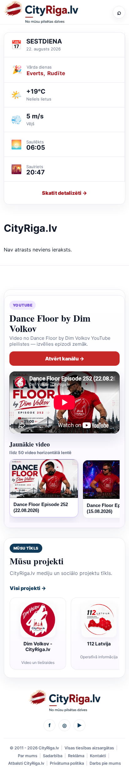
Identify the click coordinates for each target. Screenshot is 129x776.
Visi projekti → (28, 588)
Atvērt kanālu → (64, 358)
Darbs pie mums (105, 763)
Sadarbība (52, 755)
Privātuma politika (67, 763)
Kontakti (98, 755)
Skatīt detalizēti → (64, 193)
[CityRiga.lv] (64, 701)
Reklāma (76, 755)
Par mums (27, 755)
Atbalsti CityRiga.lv (26, 763)
